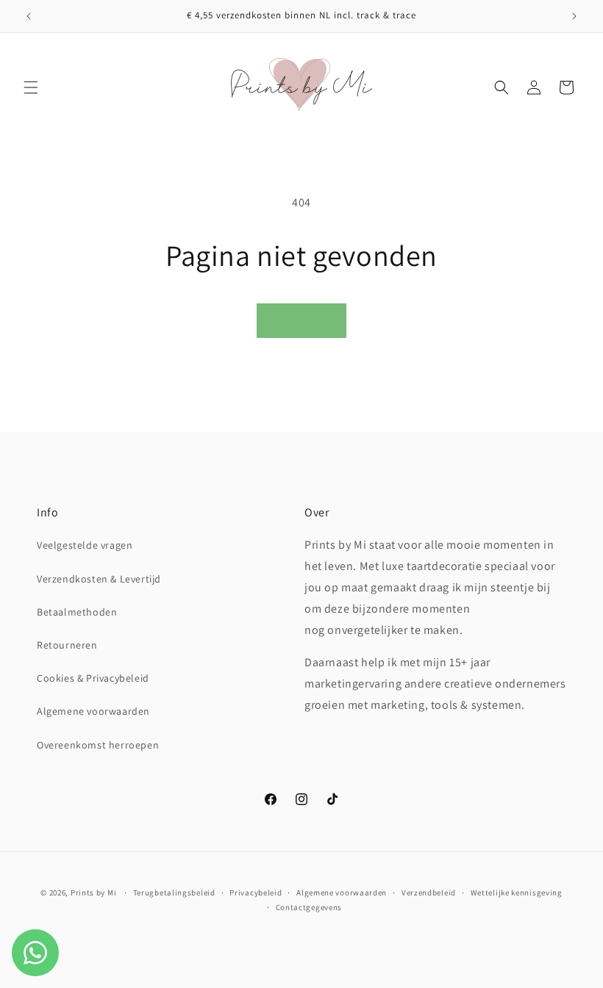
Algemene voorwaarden (93, 711)
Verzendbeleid (429, 892)
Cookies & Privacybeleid (93, 678)
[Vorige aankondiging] (29, 16)
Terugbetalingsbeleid (174, 892)
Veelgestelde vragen (84, 545)
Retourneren (67, 645)
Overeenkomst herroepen (98, 744)
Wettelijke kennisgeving (517, 892)
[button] (31, 87)
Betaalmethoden (77, 612)
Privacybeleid (255, 892)
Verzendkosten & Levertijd (99, 578)
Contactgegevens (309, 907)
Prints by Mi (93, 892)
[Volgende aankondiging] (574, 16)
